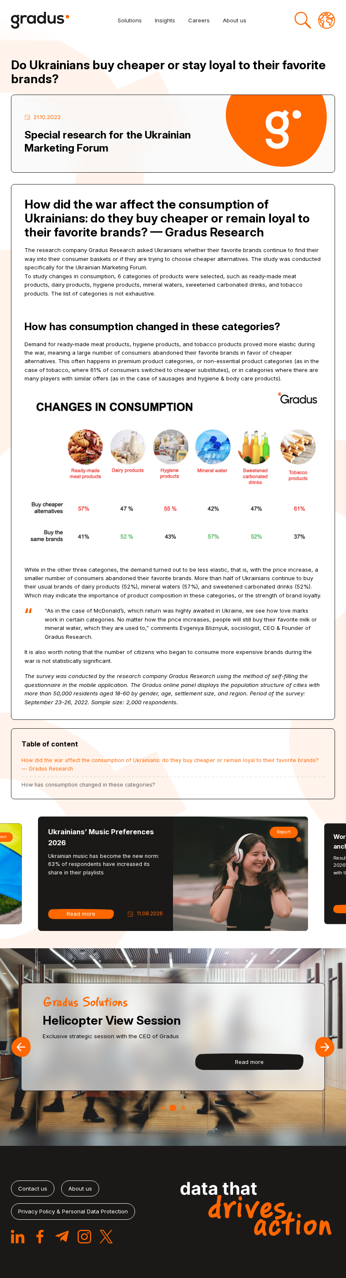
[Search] (303, 20)
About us (234, 20)
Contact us (32, 1188)
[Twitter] (106, 1236)
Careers (199, 20)
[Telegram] (62, 1236)
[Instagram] (84, 1236)
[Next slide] (325, 1047)
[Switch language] (326, 20)
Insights (165, 20)
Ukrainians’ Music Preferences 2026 (101, 837)
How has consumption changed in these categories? (88, 784)
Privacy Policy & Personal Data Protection (73, 1211)
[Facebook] (40, 1236)
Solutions (130, 20)
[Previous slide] (21, 1047)
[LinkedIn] (17, 1236)
